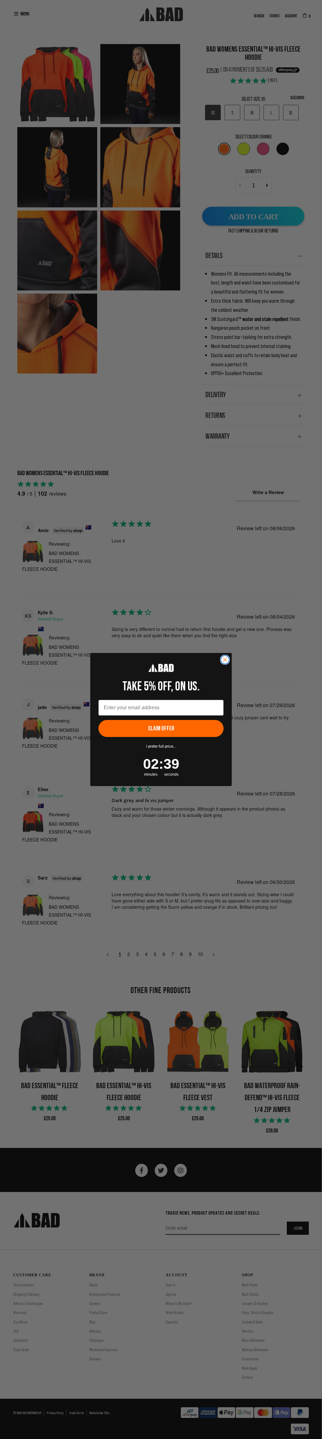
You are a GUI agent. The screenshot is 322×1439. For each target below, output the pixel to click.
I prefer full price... (161, 746)
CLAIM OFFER (161, 728)
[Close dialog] (225, 659)
